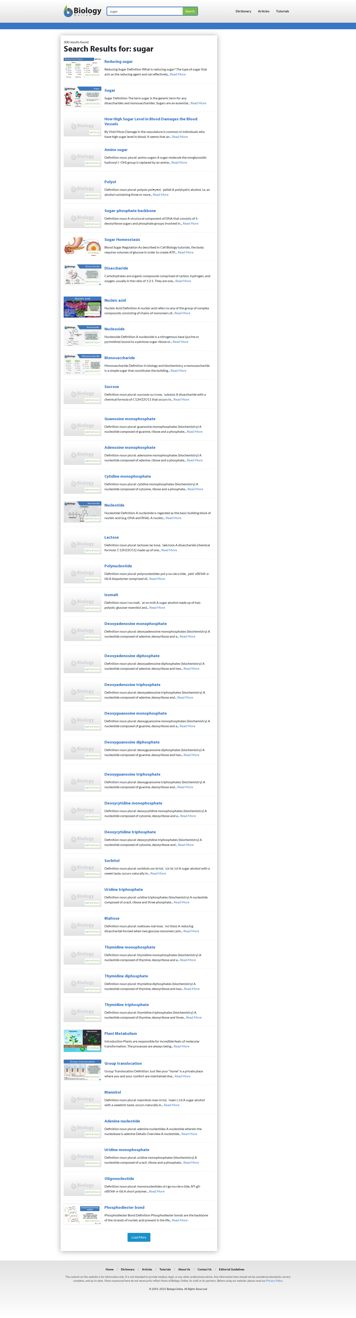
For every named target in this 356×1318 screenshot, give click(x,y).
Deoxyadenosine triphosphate (132, 685)
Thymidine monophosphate (129, 947)
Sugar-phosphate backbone (130, 211)
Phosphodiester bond (124, 1208)
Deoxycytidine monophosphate (133, 803)
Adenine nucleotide (122, 1121)
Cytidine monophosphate (127, 477)
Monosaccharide (119, 358)
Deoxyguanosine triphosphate (132, 775)
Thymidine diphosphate (126, 976)
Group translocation (123, 1064)
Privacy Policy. (274, 1280)
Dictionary (243, 11)
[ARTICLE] (82, 125)
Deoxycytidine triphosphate (130, 832)
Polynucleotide (118, 566)
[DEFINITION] (82, 68)
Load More (139, 1237)
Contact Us (205, 1269)
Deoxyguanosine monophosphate (135, 714)
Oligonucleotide (119, 1179)
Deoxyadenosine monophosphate (135, 624)
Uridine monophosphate (126, 1150)
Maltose (111, 919)
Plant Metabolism (120, 1034)
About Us (184, 1269)
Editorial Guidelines (231, 1269)
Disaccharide (116, 268)
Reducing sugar (118, 62)
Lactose (111, 538)
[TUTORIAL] (82, 246)
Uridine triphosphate (123, 890)
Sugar (109, 91)
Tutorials (282, 11)
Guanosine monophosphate (130, 419)
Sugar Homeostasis (122, 240)
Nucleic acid (115, 301)
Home (110, 1269)
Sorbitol (111, 861)
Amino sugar (116, 150)
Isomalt (111, 595)
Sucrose (111, 387)
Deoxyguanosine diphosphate (132, 742)
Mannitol (112, 1093)
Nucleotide (114, 505)
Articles (263, 11)
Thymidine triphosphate (126, 1005)
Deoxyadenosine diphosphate (132, 656)
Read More (178, 74)
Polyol (110, 182)
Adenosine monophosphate (130, 448)
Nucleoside (114, 329)
